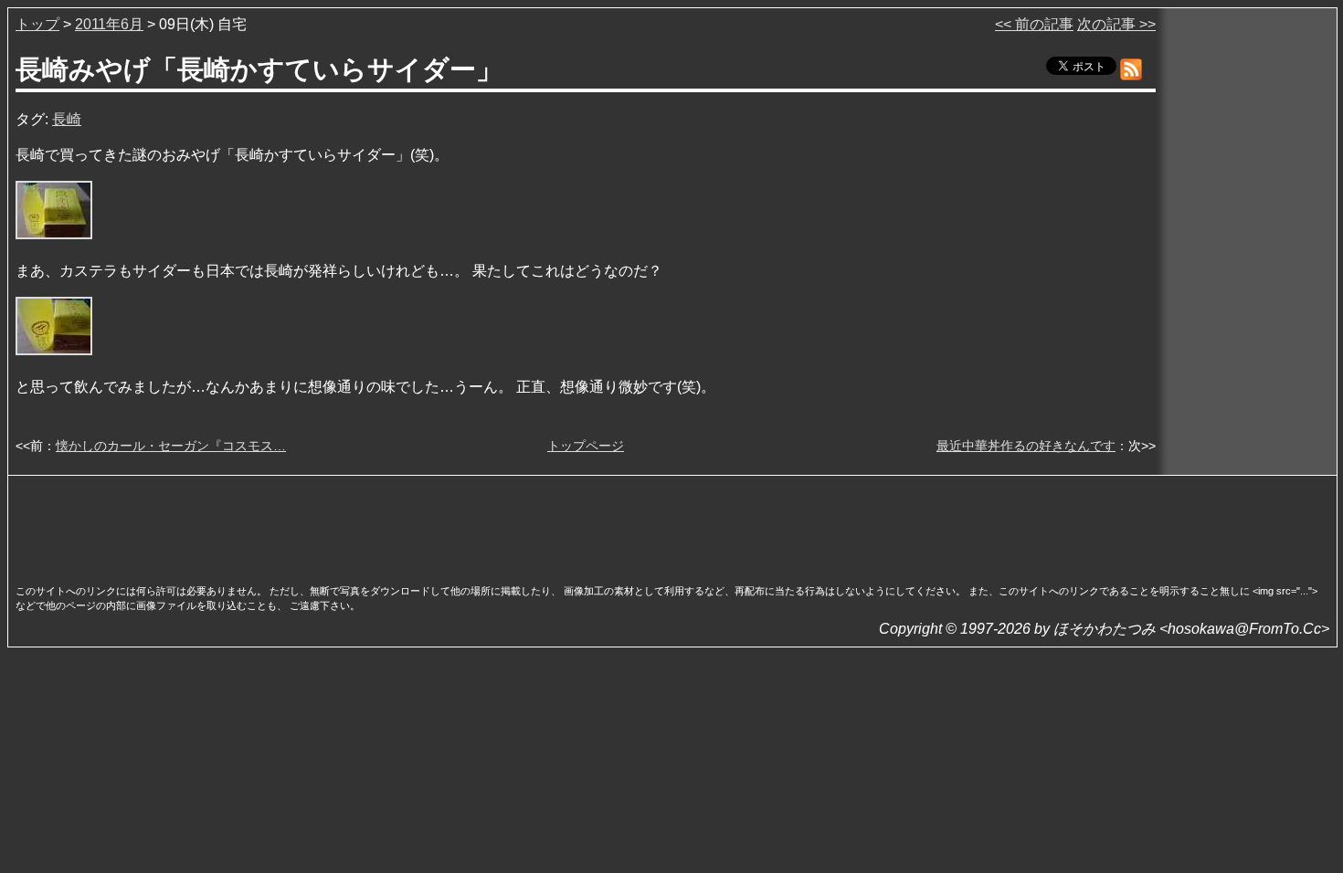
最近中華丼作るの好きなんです (1026, 445)
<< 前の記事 (1034, 24)
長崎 (66, 119)
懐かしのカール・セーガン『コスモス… (171, 445)
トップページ (585, 445)
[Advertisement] (672, 524)
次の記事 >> (1116, 24)
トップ (37, 24)
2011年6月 (109, 24)
